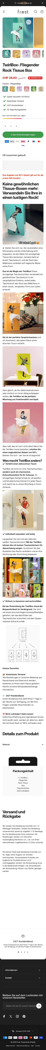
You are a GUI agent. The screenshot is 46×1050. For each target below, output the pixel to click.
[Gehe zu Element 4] (36, 54)
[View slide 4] (27, 952)
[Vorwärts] (42, 3)
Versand (37, 1045)
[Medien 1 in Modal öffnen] (28, 22)
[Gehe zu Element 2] (16, 54)
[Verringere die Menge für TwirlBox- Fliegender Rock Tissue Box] (5, 126)
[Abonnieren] (38, 1005)
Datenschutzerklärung (22, 1045)
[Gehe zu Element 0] (6, 54)
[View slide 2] (21, 952)
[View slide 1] (18, 952)
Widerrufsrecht (10, 1045)
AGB (32, 1045)
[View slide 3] (24, 952)
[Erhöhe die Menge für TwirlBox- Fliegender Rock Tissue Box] (16, 126)
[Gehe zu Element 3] (26, 54)
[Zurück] (3, 3)
